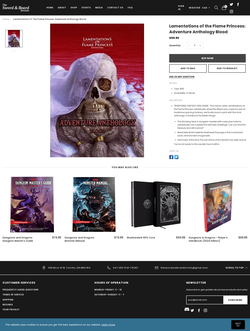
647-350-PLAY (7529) (125, 267)
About (62, 7)
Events (86, 7)
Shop (74, 7)
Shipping (8, 299)
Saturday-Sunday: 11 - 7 (109, 294)
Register (194, 7)
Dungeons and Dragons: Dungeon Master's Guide (18, 239)
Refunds (8, 304)
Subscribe (235, 300)
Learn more (108, 324)
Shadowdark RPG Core (141, 237)
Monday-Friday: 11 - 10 (108, 289)
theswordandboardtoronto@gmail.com (184, 267)
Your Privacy (11, 309)
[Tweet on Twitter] (176, 157)
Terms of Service (13, 294)
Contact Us (115, 7)
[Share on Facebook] (171, 157)
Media (99, 7)
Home (49, 7)
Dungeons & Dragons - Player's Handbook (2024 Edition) (208, 239)
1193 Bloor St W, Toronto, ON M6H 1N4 (69, 267)
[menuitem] (50, 7)
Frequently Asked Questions (20, 289)
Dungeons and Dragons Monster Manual (79, 239)
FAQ (130, 7)
